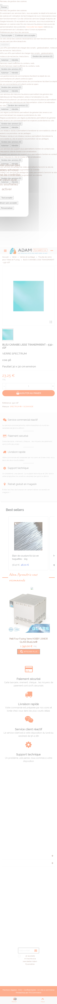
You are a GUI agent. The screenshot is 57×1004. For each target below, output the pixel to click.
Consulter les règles (34, 27)
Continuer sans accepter (25, 35)
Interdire (15, 60)
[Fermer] (1, 4)
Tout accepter (6, 35)
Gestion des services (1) (18, 106)
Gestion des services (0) (42, 56)
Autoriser (5, 45)
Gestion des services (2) (11, 124)
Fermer (4, 7)
